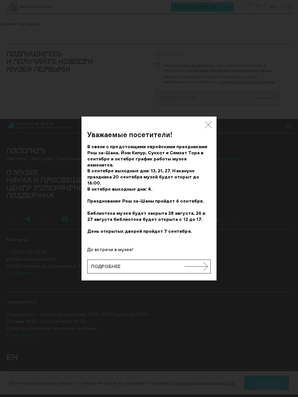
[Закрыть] (208, 124)
